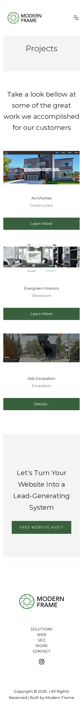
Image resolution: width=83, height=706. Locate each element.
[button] (76, 18)
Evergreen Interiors (41, 288)
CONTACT (41, 651)
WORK (41, 646)
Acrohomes (41, 198)
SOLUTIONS (41, 629)
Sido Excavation (41, 378)
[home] (24, 17)
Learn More (41, 223)
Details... (41, 404)
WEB (41, 635)
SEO (41, 640)
